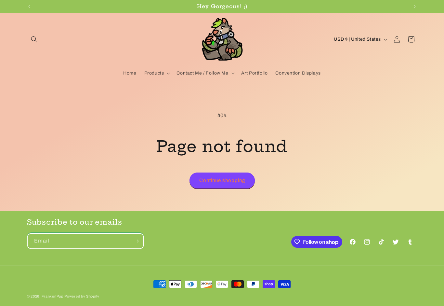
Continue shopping (222, 180)
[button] (34, 39)
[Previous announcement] (29, 6)
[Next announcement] (415, 6)
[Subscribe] (136, 241)
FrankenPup (52, 296)
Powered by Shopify (81, 296)
